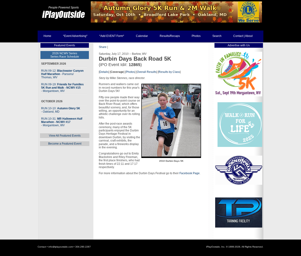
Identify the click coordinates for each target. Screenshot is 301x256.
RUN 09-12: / (62, 74)
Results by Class (169, 72)
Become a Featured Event (64, 143)
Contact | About (243, 36)
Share (103, 47)
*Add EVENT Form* (111, 36)
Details (103, 72)
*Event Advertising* (75, 36)
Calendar (142, 36)
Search (217, 36)
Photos (196, 36)
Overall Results (146, 72)
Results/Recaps (170, 36)
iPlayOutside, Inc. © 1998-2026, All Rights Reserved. (234, 246)
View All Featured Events (65, 135)
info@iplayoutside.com (60, 246)
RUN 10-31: (61, 122)
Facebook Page (189, 173)
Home (47, 36)
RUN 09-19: (62, 88)
